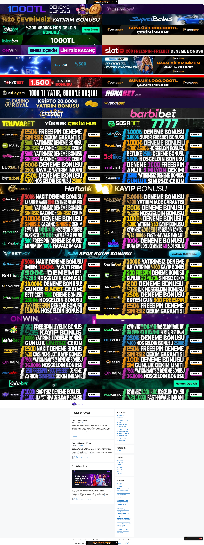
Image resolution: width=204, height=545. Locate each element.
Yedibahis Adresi (79, 420)
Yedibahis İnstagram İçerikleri (123, 429)
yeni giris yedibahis (122, 534)
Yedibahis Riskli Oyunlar (122, 437)
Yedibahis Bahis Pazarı (122, 435)
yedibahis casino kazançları (120, 497)
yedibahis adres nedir (120, 490)
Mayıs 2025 (119, 467)
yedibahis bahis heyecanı (120, 493)
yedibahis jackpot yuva (120, 508)
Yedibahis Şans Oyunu (120, 532)
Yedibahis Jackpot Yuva (122, 438)
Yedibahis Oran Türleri (81, 443)
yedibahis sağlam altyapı (127, 518)
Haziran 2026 (120, 462)
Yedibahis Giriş (120, 417)
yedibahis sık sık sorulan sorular (121, 522)
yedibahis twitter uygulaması (121, 525)
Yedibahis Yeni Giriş (122, 529)
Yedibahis (75, 433)
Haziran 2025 (120, 466)
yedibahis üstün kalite (126, 531)
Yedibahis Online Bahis (120, 511)
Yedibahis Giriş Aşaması (120, 502)
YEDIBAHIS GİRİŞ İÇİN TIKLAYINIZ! (102, 75)
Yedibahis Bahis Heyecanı (122, 431)
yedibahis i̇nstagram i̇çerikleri (121, 507)
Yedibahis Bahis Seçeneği (122, 420)
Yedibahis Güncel (121, 504)
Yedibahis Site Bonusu (127, 519)
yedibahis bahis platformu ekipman (121, 494)
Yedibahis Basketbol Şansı (122, 424)
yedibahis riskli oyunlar (120, 518)
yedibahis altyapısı (125, 490)
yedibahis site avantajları (120, 519)
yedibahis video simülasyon (120, 526)
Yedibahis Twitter (126, 523)
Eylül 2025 (119, 464)
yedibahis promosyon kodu (123, 515)
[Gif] (102, 189)
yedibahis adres (125, 486)
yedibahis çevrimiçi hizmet (84, 457)
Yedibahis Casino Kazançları (123, 433)
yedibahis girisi (121, 498)
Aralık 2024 (119, 473)
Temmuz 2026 (120, 460)
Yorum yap (75, 436)
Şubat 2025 (119, 469)
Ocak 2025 (119, 471)
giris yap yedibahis (119, 483)
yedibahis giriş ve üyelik (127, 502)
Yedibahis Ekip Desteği (122, 428)
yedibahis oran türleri (93, 457)
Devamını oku (102, 431)
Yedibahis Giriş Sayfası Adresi (85, 499)
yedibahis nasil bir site (123, 510)
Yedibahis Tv (119, 422)
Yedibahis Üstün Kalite (122, 440)
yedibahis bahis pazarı (127, 493)
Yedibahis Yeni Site (119, 531)
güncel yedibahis (121, 484)
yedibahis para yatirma (123, 513)
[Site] (51, 134)
